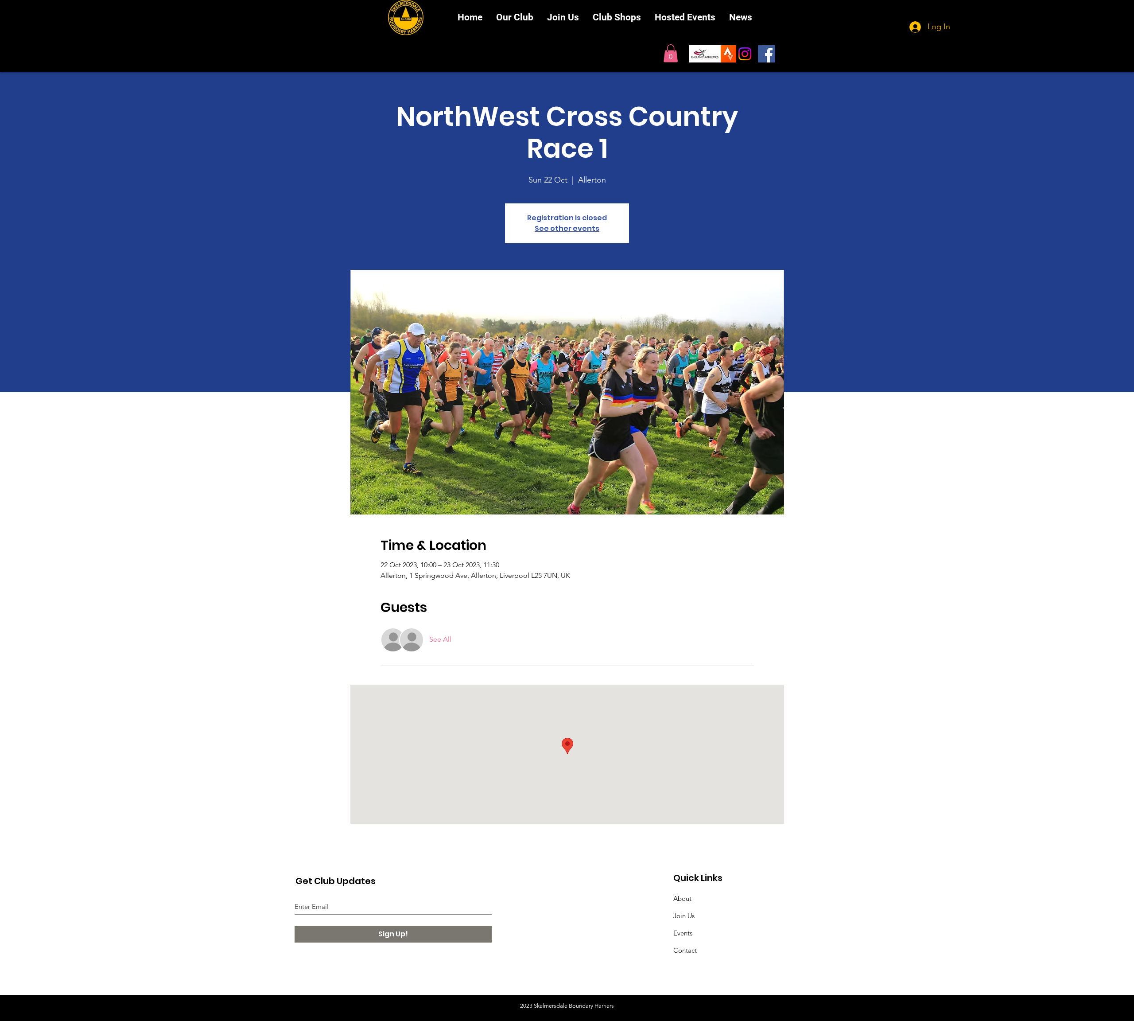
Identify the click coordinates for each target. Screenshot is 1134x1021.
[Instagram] (744, 53)
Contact (685, 950)
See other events (567, 228)
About (682, 898)
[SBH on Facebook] (766, 53)
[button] (670, 53)
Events (682, 933)
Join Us (684, 916)
